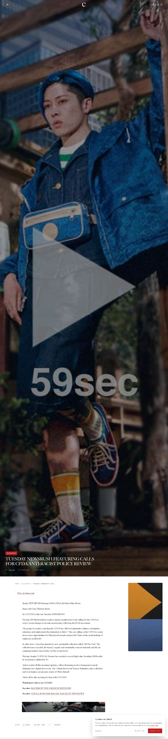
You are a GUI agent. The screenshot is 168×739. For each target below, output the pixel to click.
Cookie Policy (153, 725)
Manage (98, 730)
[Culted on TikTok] (153, 5)
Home (17, 583)
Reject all (140, 730)
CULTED (12, 570)
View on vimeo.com (25, 593)
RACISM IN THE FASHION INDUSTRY (51, 688)
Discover (11, 553)
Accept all (155, 730)
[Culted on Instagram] (158, 5)
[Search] (161, 5)
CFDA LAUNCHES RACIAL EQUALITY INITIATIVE (57, 693)
